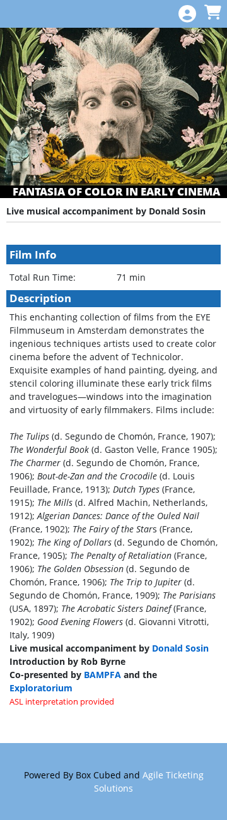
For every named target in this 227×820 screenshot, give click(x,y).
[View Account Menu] (187, 14)
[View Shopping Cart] (212, 13)
